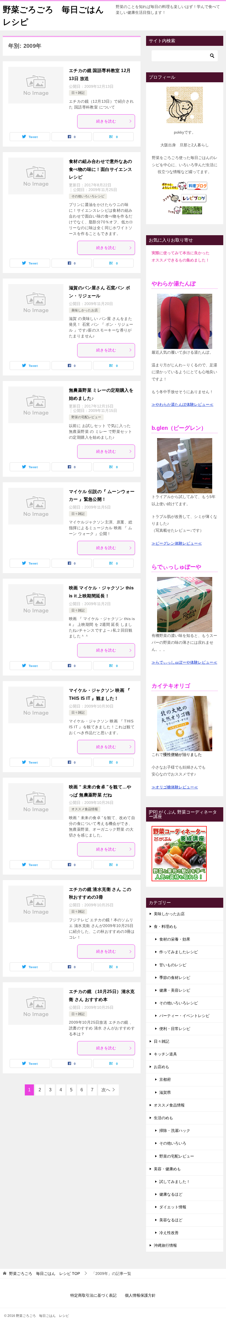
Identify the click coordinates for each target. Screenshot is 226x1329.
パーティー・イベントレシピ (184, 1015)
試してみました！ (174, 1181)
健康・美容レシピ (174, 990)
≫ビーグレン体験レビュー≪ (177, 543)
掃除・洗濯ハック (174, 1130)
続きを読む (106, 121)
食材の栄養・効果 (174, 939)
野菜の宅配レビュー (86, 417)
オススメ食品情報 (84, 809)
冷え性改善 (169, 1232)
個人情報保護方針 (140, 1295)
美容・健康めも (167, 1169)
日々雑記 (78, 93)
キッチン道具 (165, 1054)
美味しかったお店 (84, 310)
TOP (44, 1273)
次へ (105, 1089)
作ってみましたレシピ (178, 952)
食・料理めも (165, 926)
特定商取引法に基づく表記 (93, 1295)
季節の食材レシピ (174, 977)
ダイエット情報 (172, 1207)
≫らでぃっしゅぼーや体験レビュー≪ (184, 662)
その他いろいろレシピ (87, 196)
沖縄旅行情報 (165, 1245)
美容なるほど (170, 1220)
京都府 (165, 1079)
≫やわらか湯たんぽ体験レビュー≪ (182, 404)
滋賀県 (165, 1092)
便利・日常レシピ (174, 1028)
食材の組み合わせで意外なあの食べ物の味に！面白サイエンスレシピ (100, 169)
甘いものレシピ (172, 965)
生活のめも (163, 1118)
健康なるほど (170, 1194)
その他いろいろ (172, 1143)
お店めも (161, 1067)
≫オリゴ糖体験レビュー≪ (175, 787)
